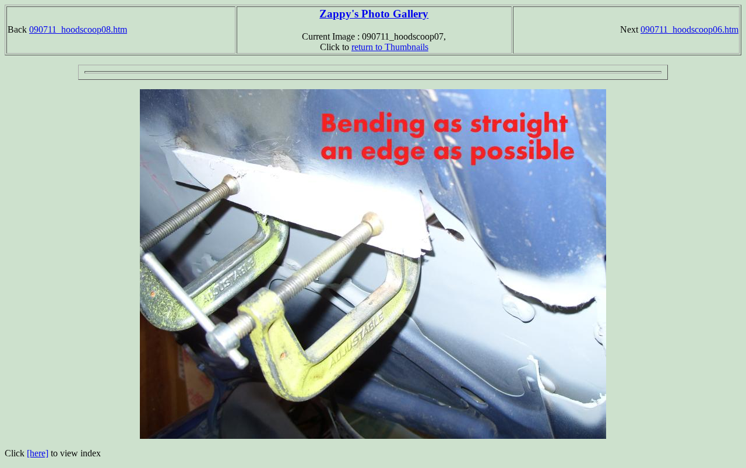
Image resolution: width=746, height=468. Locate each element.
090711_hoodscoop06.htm (689, 29)
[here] (37, 453)
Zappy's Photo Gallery (373, 14)
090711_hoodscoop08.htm (78, 29)
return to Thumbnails (389, 47)
